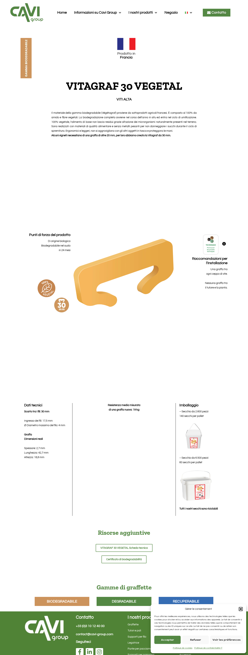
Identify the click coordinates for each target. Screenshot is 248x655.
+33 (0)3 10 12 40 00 (90, 626)
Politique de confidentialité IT (208, 648)
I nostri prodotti (141, 12)
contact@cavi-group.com (94, 634)
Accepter (167, 640)
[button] (241, 609)
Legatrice (133, 642)
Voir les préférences (226, 640)
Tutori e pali (134, 630)
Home (62, 12)
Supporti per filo (137, 636)
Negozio (171, 12)
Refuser (195, 640)
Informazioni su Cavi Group (95, 12)
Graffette (133, 624)
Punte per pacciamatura (142, 648)
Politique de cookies (182, 648)
